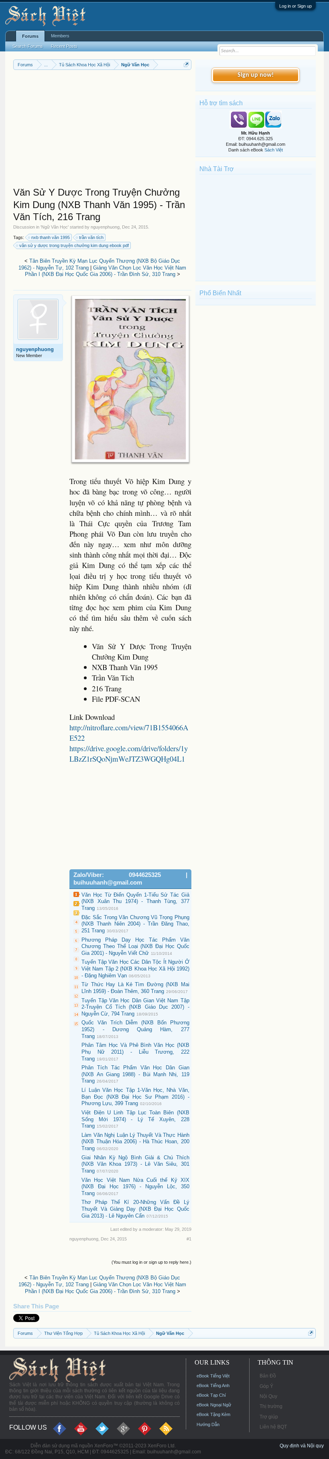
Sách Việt (273, 149)
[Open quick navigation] (186, 64)
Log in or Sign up (295, 6)
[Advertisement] (102, 130)
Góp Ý (266, 1386)
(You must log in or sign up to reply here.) (151, 1262)
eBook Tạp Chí (211, 1395)
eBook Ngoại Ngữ (214, 1404)
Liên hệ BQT (273, 1427)
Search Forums (27, 46)
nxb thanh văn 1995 (50, 237)
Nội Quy (268, 1396)
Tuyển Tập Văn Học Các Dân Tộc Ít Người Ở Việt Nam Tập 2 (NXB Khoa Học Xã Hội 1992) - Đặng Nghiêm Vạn (135, 968)
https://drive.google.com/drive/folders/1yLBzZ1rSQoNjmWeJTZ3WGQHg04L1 (128, 753)
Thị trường (271, 1406)
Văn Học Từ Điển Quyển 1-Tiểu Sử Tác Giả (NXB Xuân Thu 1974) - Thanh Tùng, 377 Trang (135, 901)
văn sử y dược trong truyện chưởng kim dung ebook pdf (74, 245)
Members (60, 35)
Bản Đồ (268, 1376)
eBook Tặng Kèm (213, 1414)
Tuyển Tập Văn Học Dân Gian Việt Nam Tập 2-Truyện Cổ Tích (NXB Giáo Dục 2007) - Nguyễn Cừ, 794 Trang (135, 1007)
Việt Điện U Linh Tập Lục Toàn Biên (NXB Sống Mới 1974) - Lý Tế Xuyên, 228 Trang (135, 1119)
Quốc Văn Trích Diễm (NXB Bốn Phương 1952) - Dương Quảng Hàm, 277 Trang (135, 1029)
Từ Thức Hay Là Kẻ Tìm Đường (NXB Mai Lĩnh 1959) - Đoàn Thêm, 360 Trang (135, 987)
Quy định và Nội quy (302, 1446)
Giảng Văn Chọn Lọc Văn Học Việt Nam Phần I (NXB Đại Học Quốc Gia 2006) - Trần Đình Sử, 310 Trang (106, 271)
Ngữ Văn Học (54, 227)
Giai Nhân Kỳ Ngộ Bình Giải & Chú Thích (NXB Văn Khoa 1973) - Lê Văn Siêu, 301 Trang (135, 1164)
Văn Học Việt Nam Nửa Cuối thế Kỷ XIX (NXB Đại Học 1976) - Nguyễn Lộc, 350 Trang (135, 1186)
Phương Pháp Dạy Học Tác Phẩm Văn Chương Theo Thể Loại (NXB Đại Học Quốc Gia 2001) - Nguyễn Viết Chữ (135, 946)
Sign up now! (256, 75)
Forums (30, 36)
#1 (189, 1238)
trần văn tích (91, 237)
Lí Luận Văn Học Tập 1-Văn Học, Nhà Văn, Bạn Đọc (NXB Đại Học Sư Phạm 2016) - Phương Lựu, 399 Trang (135, 1096)
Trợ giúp (269, 1417)
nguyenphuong (105, 227)
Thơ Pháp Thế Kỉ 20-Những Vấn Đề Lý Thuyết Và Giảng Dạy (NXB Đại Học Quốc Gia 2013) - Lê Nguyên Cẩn (135, 1208)
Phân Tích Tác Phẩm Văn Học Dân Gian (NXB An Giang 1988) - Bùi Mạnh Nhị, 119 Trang (135, 1074)
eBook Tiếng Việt (213, 1375)
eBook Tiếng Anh (213, 1385)
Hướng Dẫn (208, 1424)
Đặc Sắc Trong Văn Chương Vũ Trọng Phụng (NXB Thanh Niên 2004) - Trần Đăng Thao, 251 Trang (135, 924)
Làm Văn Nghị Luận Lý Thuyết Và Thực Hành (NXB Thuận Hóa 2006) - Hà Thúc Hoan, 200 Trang (135, 1141)
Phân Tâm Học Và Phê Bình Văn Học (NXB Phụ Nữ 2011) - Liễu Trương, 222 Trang (135, 1051)
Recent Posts (64, 46)
